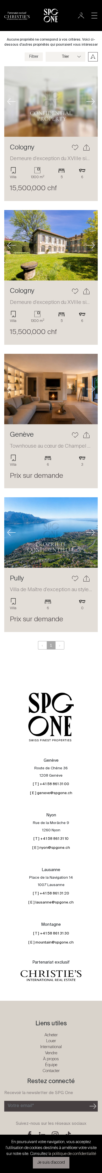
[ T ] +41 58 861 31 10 (51, 839)
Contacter (51, 1071)
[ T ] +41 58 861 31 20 (51, 893)
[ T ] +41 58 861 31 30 (51, 933)
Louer (51, 1041)
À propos (51, 1059)
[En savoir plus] (51, 101)
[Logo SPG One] (51, 15)
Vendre (51, 1053)
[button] (11, 101)
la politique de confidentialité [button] (72, 1154)
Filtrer (33, 57)
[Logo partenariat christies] (51, 975)
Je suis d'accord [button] (51, 1163)
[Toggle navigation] (94, 15)
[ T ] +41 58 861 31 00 (51, 784)
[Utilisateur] (81, 15)
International (51, 1047)
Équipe (51, 1065)
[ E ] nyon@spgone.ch (51, 848)
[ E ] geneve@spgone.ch (51, 793)
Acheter (51, 1035)
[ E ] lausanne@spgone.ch (51, 902)
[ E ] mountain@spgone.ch (51, 942)
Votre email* (21, 1106)
